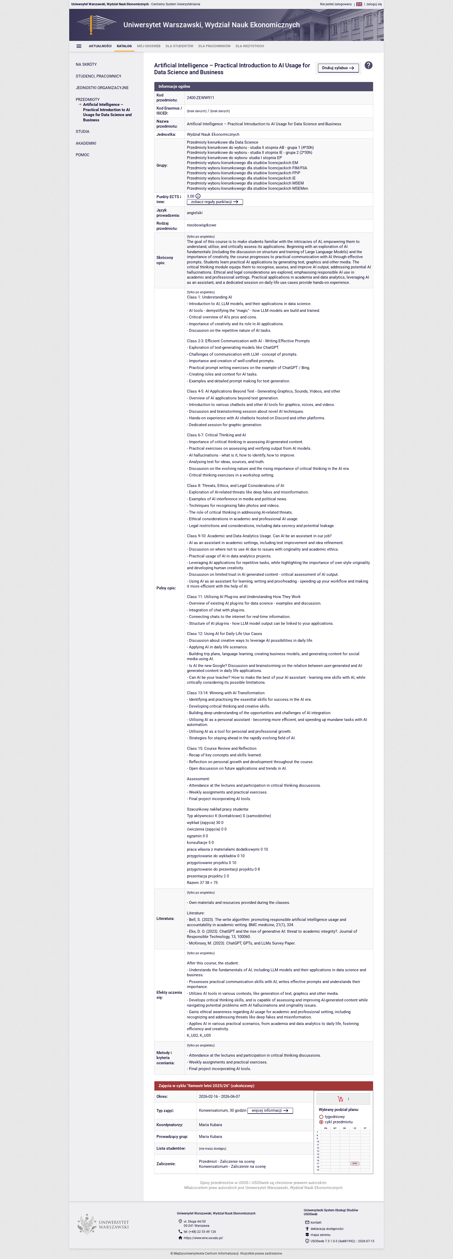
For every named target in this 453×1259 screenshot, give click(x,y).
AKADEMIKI (86, 143)
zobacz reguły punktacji (211, 201)
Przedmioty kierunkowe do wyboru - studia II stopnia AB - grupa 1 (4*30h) (250, 147)
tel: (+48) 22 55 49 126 (200, 1232)
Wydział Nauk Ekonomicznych (213, 134)
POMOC (82, 155)
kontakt (316, 1222)
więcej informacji (267, 1110)
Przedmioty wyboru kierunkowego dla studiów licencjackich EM (242, 162)
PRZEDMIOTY (88, 99)
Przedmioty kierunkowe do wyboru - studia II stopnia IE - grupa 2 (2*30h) (249, 152)
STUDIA (82, 131)
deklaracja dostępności (327, 1229)
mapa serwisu (321, 1235)
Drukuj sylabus (335, 68)
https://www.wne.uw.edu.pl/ (203, 1238)
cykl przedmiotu (338, 1122)
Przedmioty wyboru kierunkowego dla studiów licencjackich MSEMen (247, 188)
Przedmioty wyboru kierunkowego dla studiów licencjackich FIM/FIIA (247, 168)
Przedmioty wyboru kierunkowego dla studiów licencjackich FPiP (243, 173)
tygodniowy (334, 1116)
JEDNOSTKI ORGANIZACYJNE (102, 87)
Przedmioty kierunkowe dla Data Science (222, 142)
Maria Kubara (210, 1124)
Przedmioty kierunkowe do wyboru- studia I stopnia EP (234, 157)
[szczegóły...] (348, 1098)
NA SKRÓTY (86, 64)
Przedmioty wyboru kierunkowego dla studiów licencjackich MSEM (245, 183)
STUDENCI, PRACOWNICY (98, 76)
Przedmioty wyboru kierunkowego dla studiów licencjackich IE (241, 178)
